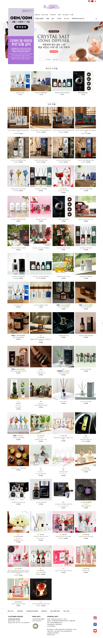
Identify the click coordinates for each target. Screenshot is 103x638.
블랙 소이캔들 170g (86, 506)
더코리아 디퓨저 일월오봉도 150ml (86, 160)
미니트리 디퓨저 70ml (41, 473)
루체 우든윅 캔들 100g (63, 307)
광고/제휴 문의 (55, 611)
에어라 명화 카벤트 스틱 (86, 439)
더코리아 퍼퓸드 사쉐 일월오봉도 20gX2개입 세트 (85, 131)
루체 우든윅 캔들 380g (18, 337)
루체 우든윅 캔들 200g (86, 307)
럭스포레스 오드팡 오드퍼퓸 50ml (41, 276)
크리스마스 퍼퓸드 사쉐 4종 (63, 247)
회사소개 (10, 611)
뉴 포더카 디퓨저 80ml (41, 502)
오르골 (59, 18)
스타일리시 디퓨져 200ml (18, 437)
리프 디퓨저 (18, 407)
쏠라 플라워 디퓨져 (18, 540)
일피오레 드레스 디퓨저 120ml (18, 188)
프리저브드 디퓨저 (63, 471)
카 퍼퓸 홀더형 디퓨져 (63, 335)
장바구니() (45, 14)
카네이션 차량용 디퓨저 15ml (18, 603)
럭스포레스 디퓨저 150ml (86, 247)
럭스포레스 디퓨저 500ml (41, 188)
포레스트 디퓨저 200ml (86, 369)
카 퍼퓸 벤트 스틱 (41, 373)
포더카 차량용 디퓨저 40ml (41, 405)
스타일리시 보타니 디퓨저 (41, 439)
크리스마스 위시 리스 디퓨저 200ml (41, 247)
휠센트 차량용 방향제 (63, 219)
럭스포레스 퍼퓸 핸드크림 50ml (18, 219)
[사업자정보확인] (51, 626)
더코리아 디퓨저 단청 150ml (40, 160)
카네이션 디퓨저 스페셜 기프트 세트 (63, 570)
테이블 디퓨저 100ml (86, 470)
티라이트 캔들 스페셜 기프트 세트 (18, 371)
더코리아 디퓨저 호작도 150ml (63, 160)
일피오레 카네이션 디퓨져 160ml (63, 536)
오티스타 (66, 18)
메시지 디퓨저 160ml (41, 572)
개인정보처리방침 (32, 611)
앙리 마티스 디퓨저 (18, 305)
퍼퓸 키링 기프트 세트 (41, 219)
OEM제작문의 (76, 18)
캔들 (47, 18)
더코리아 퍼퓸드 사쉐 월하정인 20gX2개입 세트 (18, 131)
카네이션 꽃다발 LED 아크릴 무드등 (40, 603)
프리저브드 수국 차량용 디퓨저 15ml (63, 504)
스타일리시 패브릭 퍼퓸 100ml (86, 335)
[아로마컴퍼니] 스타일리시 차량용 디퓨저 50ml (63, 438)
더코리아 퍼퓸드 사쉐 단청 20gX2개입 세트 (41, 130)
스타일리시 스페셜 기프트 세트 (41, 536)
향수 (53, 18)
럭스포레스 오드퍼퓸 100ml (18, 276)
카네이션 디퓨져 (86, 570)
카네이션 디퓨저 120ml (63, 190)
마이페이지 (53, 14)
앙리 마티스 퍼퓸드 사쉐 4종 (41, 305)
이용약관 (20, 611)
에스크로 (66, 611)
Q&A (59, 14)
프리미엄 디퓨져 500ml (63, 373)
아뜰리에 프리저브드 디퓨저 (63, 276)
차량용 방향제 (39, 18)
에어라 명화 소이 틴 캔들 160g (18, 468)
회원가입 (37, 14)
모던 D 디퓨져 (63, 401)
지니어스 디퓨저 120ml (86, 401)
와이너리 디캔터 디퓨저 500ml (18, 247)
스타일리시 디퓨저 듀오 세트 (18, 502)
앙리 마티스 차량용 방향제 (86, 188)
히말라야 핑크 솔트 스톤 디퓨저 (86, 219)
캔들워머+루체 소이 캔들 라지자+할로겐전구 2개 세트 (40, 340)
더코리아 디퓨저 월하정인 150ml (18, 160)
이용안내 (44, 611)
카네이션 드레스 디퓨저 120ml (86, 536)
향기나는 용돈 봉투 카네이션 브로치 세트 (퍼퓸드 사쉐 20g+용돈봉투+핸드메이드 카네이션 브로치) (18, 572)
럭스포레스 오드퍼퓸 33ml (86, 276)
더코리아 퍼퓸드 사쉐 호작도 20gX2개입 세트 (63, 130)
